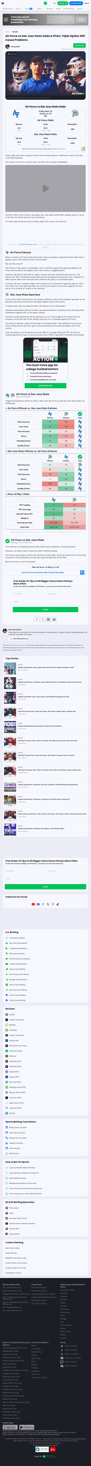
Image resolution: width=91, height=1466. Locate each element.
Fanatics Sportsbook (16, 1020)
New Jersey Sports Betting (19, 974)
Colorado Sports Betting (18, 964)
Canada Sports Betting (17, 995)
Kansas (62, 1328)
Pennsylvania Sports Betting (19, 959)
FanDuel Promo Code (10, 1380)
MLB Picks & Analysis (39, 1300)
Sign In (87, 3)
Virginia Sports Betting (17, 969)
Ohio (62, 1322)
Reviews (10, 1008)
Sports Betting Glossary (17, 1178)
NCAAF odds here (58, 149)
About (33, 1345)
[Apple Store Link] (10, 1427)
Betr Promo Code (9, 1405)
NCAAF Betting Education (19, 1202)
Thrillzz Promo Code (10, 1415)
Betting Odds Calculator (18, 1127)
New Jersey (64, 1309)
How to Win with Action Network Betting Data (25, 1188)
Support (34, 1365)
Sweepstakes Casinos (13, 1273)
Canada (63, 1338)
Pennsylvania (65, 1312)
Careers (34, 1355)
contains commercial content (17, 645)
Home (7, 32)
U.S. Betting (11, 932)
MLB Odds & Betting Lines (12, 1307)
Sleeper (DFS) (14, 1077)
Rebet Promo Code (9, 1409)
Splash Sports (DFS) (16, 1103)
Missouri (63, 1335)
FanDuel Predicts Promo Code (13, 1361)
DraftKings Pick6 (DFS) (17, 1087)
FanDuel (12, 1113)
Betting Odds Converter (18, 1138)
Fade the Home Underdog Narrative (22, 1223)
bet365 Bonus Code (10, 1354)
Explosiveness (14, 1234)
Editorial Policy (36, 1352)
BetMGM (32, 149)
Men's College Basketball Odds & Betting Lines (14, 1298)
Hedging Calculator (16, 1143)
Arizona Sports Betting (17, 985)
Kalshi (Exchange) (15, 1051)
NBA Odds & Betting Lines (12, 1291)
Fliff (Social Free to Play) (18, 1046)
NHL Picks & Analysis (39, 1303)
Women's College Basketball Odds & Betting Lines (16, 1303)
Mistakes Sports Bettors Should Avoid (22, 1183)
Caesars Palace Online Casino (16, 1263)
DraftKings (13, 1030)
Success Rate (14, 1229)
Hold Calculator (14, 1148)
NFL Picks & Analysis (38, 1287)
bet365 (12, 1014)
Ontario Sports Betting (17, 1000)
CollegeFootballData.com (28, 532)
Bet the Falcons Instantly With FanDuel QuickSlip (43, 572)
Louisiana (63, 1296)
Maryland (63, 1299)
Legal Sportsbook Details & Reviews (22, 1168)
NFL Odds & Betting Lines (12, 1287)
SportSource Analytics (71, 532)
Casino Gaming (14, 1242)
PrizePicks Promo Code (11, 1418)
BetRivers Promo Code (11, 1393)
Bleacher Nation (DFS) (17, 1092)
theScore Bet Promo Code (12, 1383)
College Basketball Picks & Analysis (44, 1297)
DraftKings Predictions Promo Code (15, 1370)
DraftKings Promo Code (11, 1377)
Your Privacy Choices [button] (39, 1377)
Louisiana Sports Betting (18, 948)
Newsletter (35, 1371)
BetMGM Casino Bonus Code (15, 1258)
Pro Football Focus (50, 532)
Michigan (63, 1319)
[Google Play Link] (26, 1427)
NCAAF (15, 32)
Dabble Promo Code (10, 1399)
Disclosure (57, 1443)
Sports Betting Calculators (20, 1121)
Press (33, 1361)
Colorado (63, 1306)
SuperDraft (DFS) (15, 1108)
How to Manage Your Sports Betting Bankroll (25, 1194)
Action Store (35, 1358)
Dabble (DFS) (14, 1072)
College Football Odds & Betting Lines (16, 1294)
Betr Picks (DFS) (15, 1082)
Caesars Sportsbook (16, 1035)
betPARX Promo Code (10, 1386)
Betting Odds (14, 1153)
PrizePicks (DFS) (15, 1066)
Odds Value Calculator (17, 1133)
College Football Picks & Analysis (43, 1294)
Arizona (63, 1303)
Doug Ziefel (15, 46)
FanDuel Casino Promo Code (15, 1268)
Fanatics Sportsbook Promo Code (15, 1348)
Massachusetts (65, 1325)
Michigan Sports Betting (18, 979)
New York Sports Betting (18, 943)
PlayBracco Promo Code (11, 1412)
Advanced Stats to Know (18, 1218)
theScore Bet (14, 1040)
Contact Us (35, 1374)
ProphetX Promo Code (11, 1373)
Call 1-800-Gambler (51, 1445)
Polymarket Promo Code (11, 1357)
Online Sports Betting (17, 938)
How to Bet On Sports (17, 1162)
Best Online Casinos (12, 1248)
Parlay (11, 1213)
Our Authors (35, 1349)
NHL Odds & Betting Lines (12, 1310)
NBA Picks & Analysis (39, 1291)
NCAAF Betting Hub (28, 244)
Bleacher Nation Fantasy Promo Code (16, 1402)
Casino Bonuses (11, 1253)
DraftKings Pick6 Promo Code (13, 1396)
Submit (45, 609)
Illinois (62, 1315)
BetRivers (12, 1056)
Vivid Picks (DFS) (15, 1098)
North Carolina (65, 1331)
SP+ (40, 532)
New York (63, 1293)
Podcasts (34, 1368)
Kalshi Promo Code (9, 1364)
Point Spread (14, 1208)
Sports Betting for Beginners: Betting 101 (24, 1173)
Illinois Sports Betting (16, 953)
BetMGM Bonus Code (10, 1351)
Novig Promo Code (9, 1367)
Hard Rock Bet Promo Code (13, 1389)
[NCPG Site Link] (42, 1449)
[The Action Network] (45, 3)
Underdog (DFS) (15, 1061)
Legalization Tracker (67, 1290)
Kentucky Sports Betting (18, 990)
